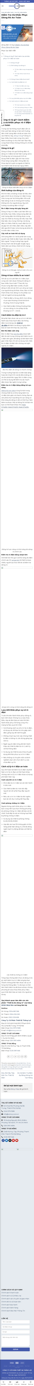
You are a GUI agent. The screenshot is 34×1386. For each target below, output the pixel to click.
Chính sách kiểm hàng (9, 1308)
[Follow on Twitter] (6, 1140)
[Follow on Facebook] (3, 1140)
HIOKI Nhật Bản (7, 1005)
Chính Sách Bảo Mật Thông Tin (13, 1311)
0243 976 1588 (9, 1111)
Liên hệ (17, 1367)
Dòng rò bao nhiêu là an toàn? (20, 79)
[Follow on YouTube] (16, 1140)
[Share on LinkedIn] (25, 1056)
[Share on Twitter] (15, 1056)
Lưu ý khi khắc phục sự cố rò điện (21, 98)
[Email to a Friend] (18, 1056)
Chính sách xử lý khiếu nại (11, 1296)
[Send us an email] (10, 1140)
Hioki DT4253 (13, 407)
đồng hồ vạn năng (18, 1067)
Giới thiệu (12, 1366)
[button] (2, 118)
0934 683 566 (14, 1011)
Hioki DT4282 (18, 1068)
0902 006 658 (14, 1017)
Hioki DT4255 (24, 407)
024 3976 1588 (15, 1028)
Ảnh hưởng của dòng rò (18, 65)
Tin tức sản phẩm (20, 12)
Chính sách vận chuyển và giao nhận (15, 1299)
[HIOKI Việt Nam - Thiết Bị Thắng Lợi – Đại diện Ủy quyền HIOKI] (17, 6)
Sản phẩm (20, 1366)
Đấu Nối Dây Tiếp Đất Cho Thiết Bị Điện (7, 1075)
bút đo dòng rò (26, 1065)
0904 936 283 (15, 1014)
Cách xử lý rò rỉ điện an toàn (19, 101)
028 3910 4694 (15, 1040)
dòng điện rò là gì (6, 1067)
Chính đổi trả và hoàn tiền (11, 1302)
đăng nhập (15, 1089)
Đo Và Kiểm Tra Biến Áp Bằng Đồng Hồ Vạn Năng (25, 1075)
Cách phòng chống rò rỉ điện (24, 107)
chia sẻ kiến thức (7, 12)
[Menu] (2, 6)
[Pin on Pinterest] (22, 1056)
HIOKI (5, 1366)
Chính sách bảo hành (9, 1305)
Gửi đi (15, 1349)
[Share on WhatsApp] (8, 1056)
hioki (25, 1067)
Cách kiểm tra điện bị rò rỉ (19, 82)
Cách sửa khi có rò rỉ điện (23, 105)
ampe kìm (18, 1065)
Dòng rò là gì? (15, 62)
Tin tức (27, 1366)
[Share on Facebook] (11, 1056)
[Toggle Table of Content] (2, 54)
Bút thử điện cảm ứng (23, 86)
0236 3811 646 (15, 1051)
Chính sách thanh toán (10, 1293)
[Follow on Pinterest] (13, 1140)
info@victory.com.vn (13, 1030)
